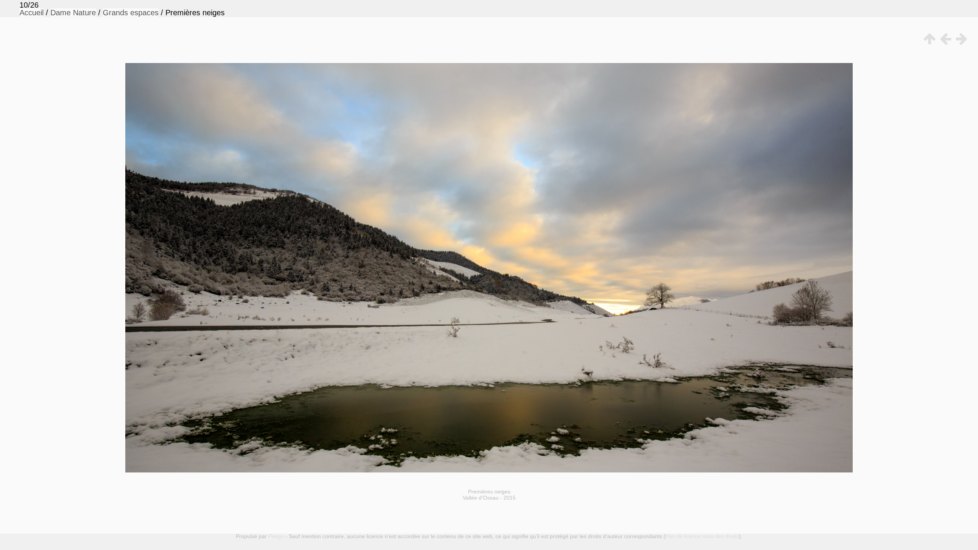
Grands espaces (131, 12)
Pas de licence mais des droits (702, 536)
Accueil (31, 12)
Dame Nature (73, 12)
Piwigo (276, 536)
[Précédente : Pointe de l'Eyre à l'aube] (944, 39)
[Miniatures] (928, 39)
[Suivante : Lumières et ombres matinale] (960, 39)
